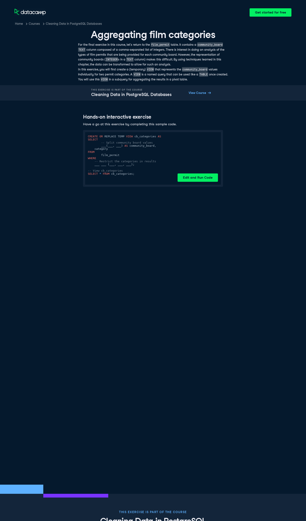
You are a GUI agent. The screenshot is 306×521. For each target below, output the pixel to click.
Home (19, 23)
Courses (34, 23)
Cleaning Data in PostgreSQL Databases (74, 23)
